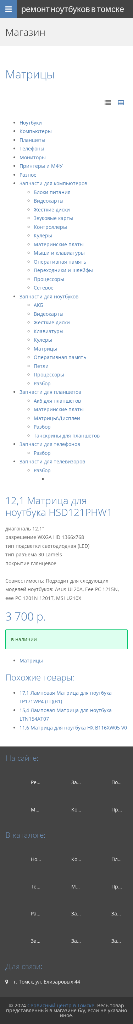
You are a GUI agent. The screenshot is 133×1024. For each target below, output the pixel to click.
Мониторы (33, 157)
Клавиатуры (48, 331)
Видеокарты (48, 200)
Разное (28, 174)
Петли (41, 366)
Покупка (121, 782)
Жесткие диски (52, 209)
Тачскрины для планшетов (67, 435)
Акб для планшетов (57, 400)
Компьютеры (36, 131)
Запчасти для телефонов (50, 444)
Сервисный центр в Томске (60, 1005)
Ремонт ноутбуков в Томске (72, 9)
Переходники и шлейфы (63, 270)
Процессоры (49, 279)
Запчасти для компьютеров (53, 183)
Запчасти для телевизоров (52, 461)
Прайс (119, 809)
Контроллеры (50, 227)
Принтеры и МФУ (41, 166)
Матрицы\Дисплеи (57, 418)
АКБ (38, 305)
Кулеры (43, 235)
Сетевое (44, 287)
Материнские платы (59, 244)
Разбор (42, 383)
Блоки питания (52, 192)
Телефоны (32, 148)
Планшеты (32, 140)
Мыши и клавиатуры (59, 252)
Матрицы (45, 348)
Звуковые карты (53, 218)
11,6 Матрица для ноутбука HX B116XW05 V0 (73, 727)
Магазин (41, 809)
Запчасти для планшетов (50, 392)
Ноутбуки (31, 122)
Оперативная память (60, 261)
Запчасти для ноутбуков (49, 296)
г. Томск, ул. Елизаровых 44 (46, 981)
